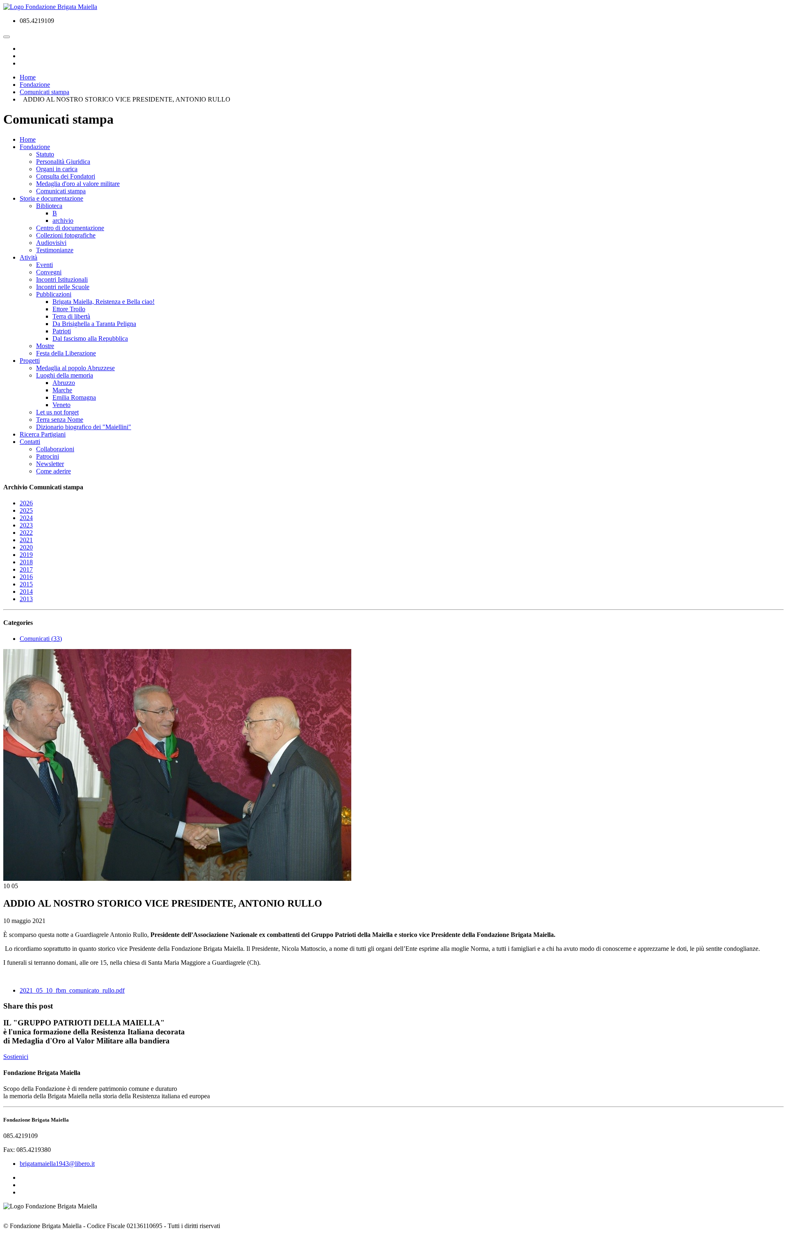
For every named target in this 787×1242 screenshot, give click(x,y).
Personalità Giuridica (63, 161)
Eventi (44, 264)
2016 (26, 576)
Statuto (45, 154)
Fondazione (35, 146)
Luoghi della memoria (64, 375)
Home (28, 139)
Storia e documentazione (51, 198)
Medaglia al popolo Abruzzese (75, 367)
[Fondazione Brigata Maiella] (50, 6)
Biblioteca (49, 205)
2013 (26, 598)
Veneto (61, 404)
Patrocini (47, 456)
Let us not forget (57, 412)
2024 (26, 517)
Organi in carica (56, 168)
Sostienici (15, 1056)
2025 (26, 510)
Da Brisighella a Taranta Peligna (94, 323)
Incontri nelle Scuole (62, 286)
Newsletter (50, 463)
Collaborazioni (55, 449)
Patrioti (61, 331)
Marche (62, 390)
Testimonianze (54, 250)
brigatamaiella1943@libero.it (57, 1163)
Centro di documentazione (70, 227)
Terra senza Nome (59, 419)
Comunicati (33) (41, 638)
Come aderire (53, 471)
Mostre (45, 345)
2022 (26, 532)
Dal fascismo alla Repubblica (90, 338)
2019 (26, 554)
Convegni (48, 272)
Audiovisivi (51, 242)
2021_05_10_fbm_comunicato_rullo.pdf (72, 990)
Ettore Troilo (68, 308)
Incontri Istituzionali (62, 279)
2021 (26, 539)
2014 (26, 591)
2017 (26, 569)
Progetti (30, 360)
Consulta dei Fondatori (65, 176)
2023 (26, 525)
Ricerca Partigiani (43, 434)
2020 (26, 547)
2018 (26, 562)
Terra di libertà (71, 316)
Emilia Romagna (74, 397)
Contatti (30, 441)
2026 (26, 503)
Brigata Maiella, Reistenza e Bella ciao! (103, 301)
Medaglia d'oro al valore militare (78, 183)
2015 (26, 584)
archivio (62, 220)
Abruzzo (63, 382)
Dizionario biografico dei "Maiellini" (83, 426)
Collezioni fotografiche (66, 235)
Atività (28, 257)
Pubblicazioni (53, 294)
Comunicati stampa (61, 191)
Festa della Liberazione (66, 353)
